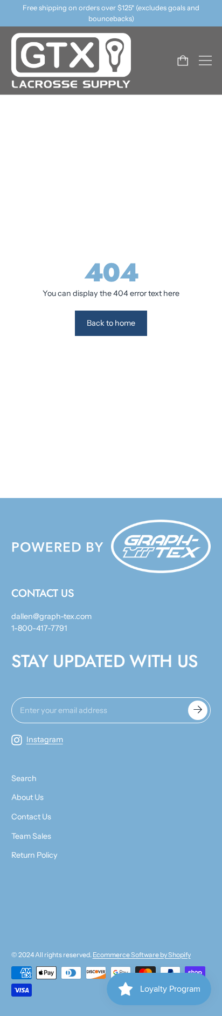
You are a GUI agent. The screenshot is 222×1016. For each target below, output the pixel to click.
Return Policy (34, 855)
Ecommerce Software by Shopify (142, 955)
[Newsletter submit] (197, 710)
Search (24, 778)
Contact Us (31, 817)
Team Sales (31, 836)
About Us (27, 797)
